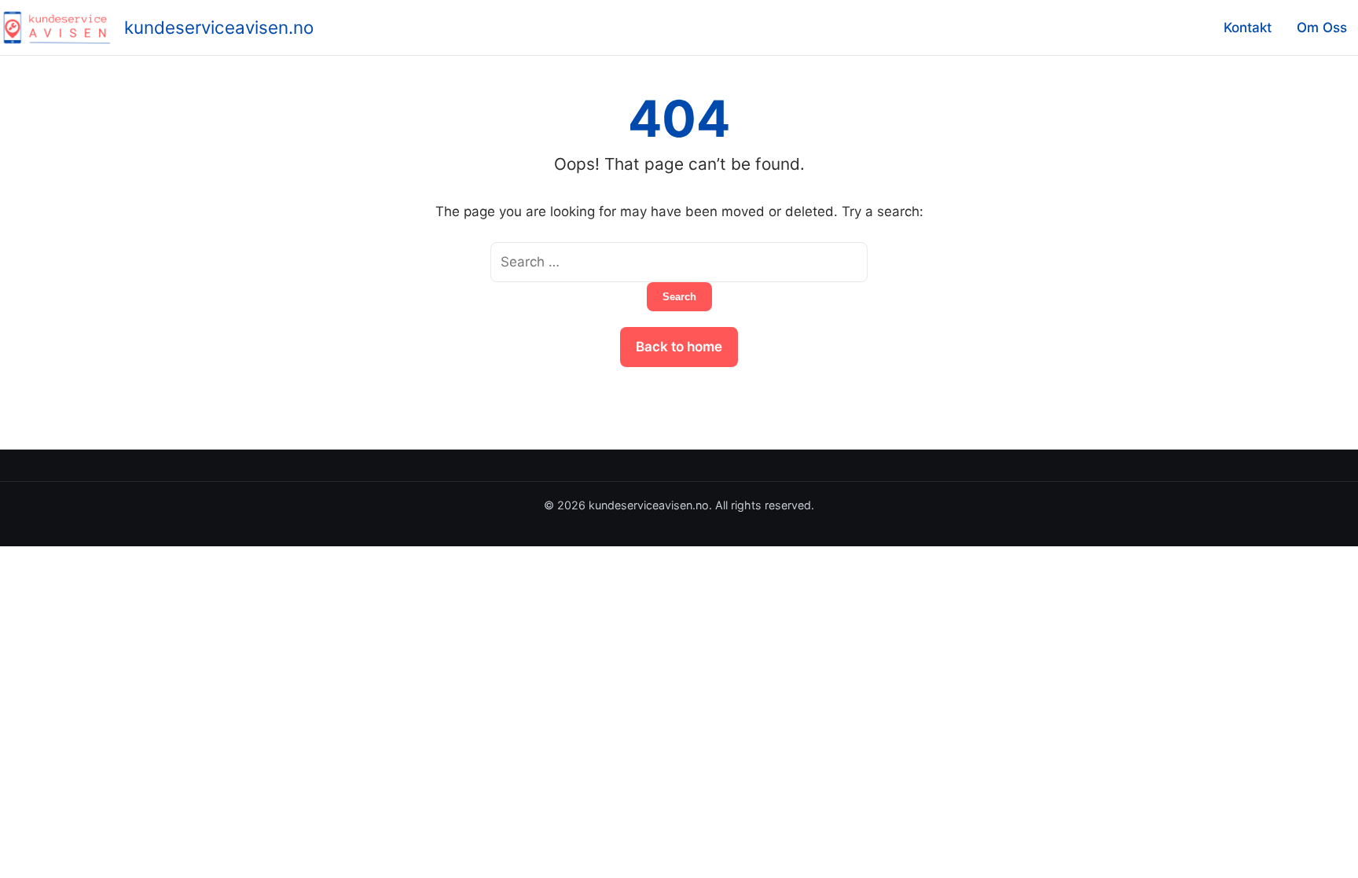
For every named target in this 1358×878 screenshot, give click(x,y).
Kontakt (1248, 27)
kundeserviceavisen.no (219, 27)
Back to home (679, 347)
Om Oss (1322, 27)
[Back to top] (1325, 853)
